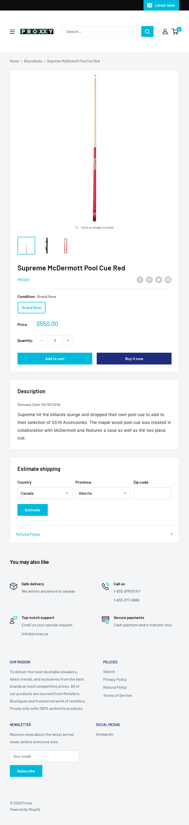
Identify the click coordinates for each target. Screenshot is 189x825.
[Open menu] (12, 32)
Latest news (165, 5)
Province (83, 482)
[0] (175, 31)
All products (33, 61)
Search (109, 671)
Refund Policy (28, 534)
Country (24, 482)
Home (14, 61)
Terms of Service (117, 695)
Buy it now (134, 358)
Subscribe (26, 771)
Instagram (104, 734)
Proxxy (23, 280)
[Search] (147, 31)
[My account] (165, 31)
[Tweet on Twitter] (158, 279)
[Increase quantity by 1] (68, 340)
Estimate (32, 509)
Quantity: (25, 340)
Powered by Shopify (25, 809)
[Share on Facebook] (140, 279)
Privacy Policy (115, 679)
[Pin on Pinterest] (149, 279)
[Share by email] (168, 279)
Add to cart (54, 358)
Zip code (140, 482)
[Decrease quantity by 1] (42, 340)
